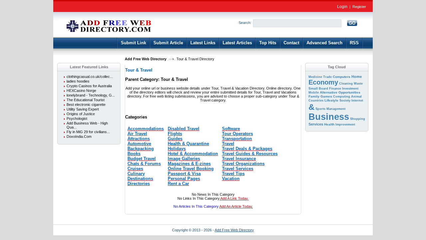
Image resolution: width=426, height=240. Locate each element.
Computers (341, 77)
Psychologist (77, 118)
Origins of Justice (81, 114)
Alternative (328, 92)
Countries (316, 100)
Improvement (345, 124)
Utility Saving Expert (83, 109)
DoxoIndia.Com (79, 136)
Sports (320, 109)
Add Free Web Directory (145, 59)
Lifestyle (331, 100)
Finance (335, 88)
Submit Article (168, 42)
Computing (341, 96)
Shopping (357, 118)
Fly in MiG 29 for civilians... (88, 132)
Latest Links (202, 42)
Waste (358, 83)
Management (335, 109)
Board (323, 88)
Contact (291, 42)
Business (329, 117)
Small (313, 88)
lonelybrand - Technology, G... (91, 95)
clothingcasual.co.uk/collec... (90, 77)
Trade (327, 77)
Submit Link (133, 42)
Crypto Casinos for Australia (89, 86)
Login (342, 6)
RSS (354, 42)
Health (329, 124)
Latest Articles (237, 42)
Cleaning (346, 83)
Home (356, 77)
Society (344, 100)
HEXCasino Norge (81, 91)
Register (359, 7)
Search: (245, 23)
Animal (356, 96)
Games (326, 96)
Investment (350, 88)
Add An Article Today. (236, 206)
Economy (323, 82)
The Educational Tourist (86, 100)
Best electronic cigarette (86, 105)
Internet (357, 100)
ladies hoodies (78, 81)
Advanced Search (324, 42)
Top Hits (267, 42)
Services (316, 124)
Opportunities (349, 92)
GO (352, 23)
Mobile (314, 92)
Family (314, 96)
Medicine (315, 77)
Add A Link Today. (234, 198)
